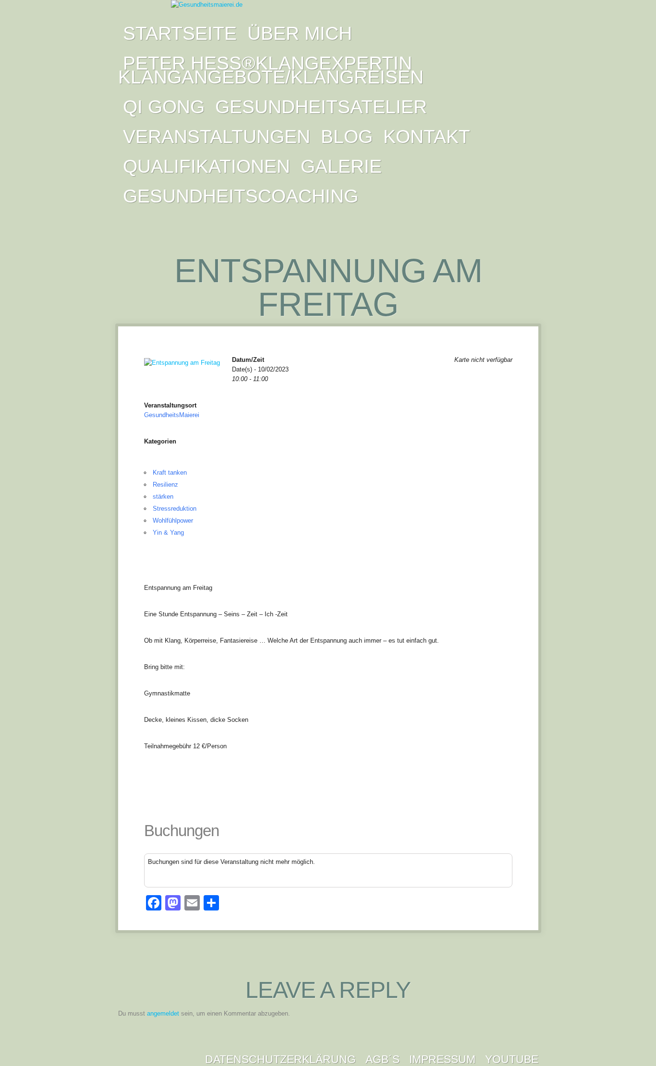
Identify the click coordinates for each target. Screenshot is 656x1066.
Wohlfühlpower (173, 520)
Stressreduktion (174, 508)
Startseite (180, 33)
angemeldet (163, 1013)
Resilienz (165, 484)
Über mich (299, 33)
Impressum (442, 1059)
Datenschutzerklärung (280, 1059)
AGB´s (382, 1059)
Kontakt (426, 136)
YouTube (511, 1059)
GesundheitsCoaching (240, 196)
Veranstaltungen (216, 136)
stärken (163, 496)
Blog (347, 136)
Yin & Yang (168, 532)
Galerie (341, 166)
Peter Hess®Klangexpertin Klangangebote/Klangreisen (271, 70)
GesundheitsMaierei (171, 415)
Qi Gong (164, 106)
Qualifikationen (206, 166)
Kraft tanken (170, 472)
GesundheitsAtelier (321, 106)
